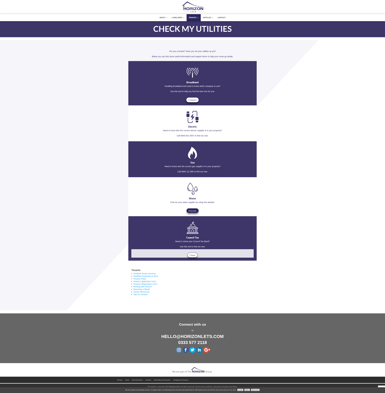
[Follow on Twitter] (192, 350)
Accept (240, 390)
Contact (222, 18)
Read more (255, 390)
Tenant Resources (141, 292)
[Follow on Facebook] (186, 350)
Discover (192, 210)
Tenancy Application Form (144, 281)
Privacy (119, 380)
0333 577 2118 (192, 342)
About (162, 18)
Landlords (177, 18)
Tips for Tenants (140, 294)
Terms (127, 380)
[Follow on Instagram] (179, 350)
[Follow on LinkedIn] (199, 350)
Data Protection (137, 380)
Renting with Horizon (142, 286)
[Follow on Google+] (206, 350)
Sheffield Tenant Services (144, 273)
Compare (192, 100)
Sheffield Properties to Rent (145, 276)
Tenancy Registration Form (145, 284)
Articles (207, 18)
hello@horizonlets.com (192, 336)
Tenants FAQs (139, 279)
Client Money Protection (162, 380)
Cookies (148, 380)
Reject (247, 390)
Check (192, 255)
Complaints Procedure (180, 380)
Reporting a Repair (141, 289)
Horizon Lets (174, 387)
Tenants (192, 18)
